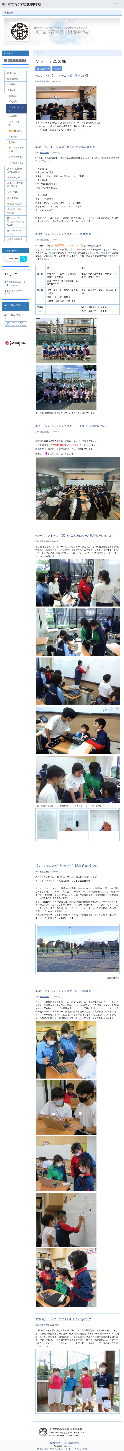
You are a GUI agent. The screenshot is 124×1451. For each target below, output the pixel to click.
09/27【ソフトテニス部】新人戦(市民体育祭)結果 (65, 146)
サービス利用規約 (52, 1443)
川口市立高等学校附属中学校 (21, 4)
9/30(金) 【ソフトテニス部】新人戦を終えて (63, 1319)
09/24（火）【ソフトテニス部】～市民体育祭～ (64, 234)
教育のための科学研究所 (47, 1449)
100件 (56, 68)
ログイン (117, 4)
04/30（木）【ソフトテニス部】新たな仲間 (61, 75)
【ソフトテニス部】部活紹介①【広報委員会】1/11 (66, 865)
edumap (67, 1446)
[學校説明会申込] (16, 324)
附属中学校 (44, 81)
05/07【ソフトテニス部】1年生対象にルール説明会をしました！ (74, 535)
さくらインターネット (65, 1449)
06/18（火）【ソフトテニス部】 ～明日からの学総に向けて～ (74, 426)
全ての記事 (42, 68)
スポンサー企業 (80, 1449)
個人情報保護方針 (72, 1443)
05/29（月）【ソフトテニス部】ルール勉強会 (63, 990)
